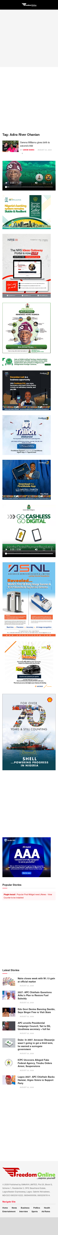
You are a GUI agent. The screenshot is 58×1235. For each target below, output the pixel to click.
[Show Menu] (3, 5)
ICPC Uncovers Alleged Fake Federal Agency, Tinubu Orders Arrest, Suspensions (35, 1063)
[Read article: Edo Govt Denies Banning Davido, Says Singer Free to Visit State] (8, 1012)
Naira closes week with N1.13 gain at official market (36, 980)
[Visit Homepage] (29, 5)
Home (5, 1207)
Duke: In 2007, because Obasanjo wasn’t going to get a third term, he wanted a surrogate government (36, 1044)
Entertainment (8, 1211)
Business (25, 1207)
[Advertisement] (29, 38)
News (14, 1207)
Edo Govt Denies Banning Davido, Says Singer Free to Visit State (36, 1010)
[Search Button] (54, 5)
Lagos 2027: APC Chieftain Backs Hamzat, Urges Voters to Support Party (36, 1080)
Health (47, 1207)
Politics (36, 1207)
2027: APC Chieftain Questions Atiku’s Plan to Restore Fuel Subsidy (35, 995)
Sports (35, 1211)
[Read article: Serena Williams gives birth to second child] (10, 146)
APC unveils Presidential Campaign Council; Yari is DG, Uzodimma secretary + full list (34, 1026)
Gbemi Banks (28, 150)
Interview (23, 1211)
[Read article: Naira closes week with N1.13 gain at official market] (8, 981)
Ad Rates (46, 1211)
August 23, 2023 (44, 150)
